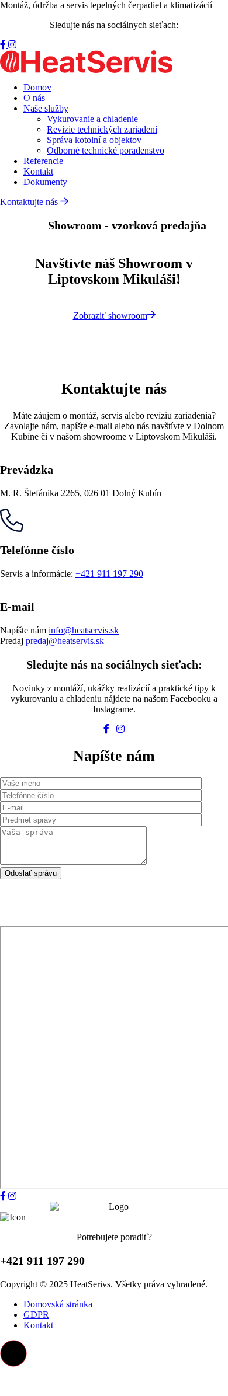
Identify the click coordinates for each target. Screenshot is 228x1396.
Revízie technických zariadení (102, 129)
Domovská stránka (57, 1304)
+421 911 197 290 (109, 574)
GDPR (36, 1315)
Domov (37, 87)
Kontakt (38, 171)
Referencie (43, 161)
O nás (34, 98)
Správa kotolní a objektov (94, 140)
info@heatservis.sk (84, 630)
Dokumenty (45, 182)
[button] (13, 1353)
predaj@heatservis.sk (65, 641)
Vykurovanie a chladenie (92, 119)
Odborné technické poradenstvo (105, 150)
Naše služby (45, 108)
